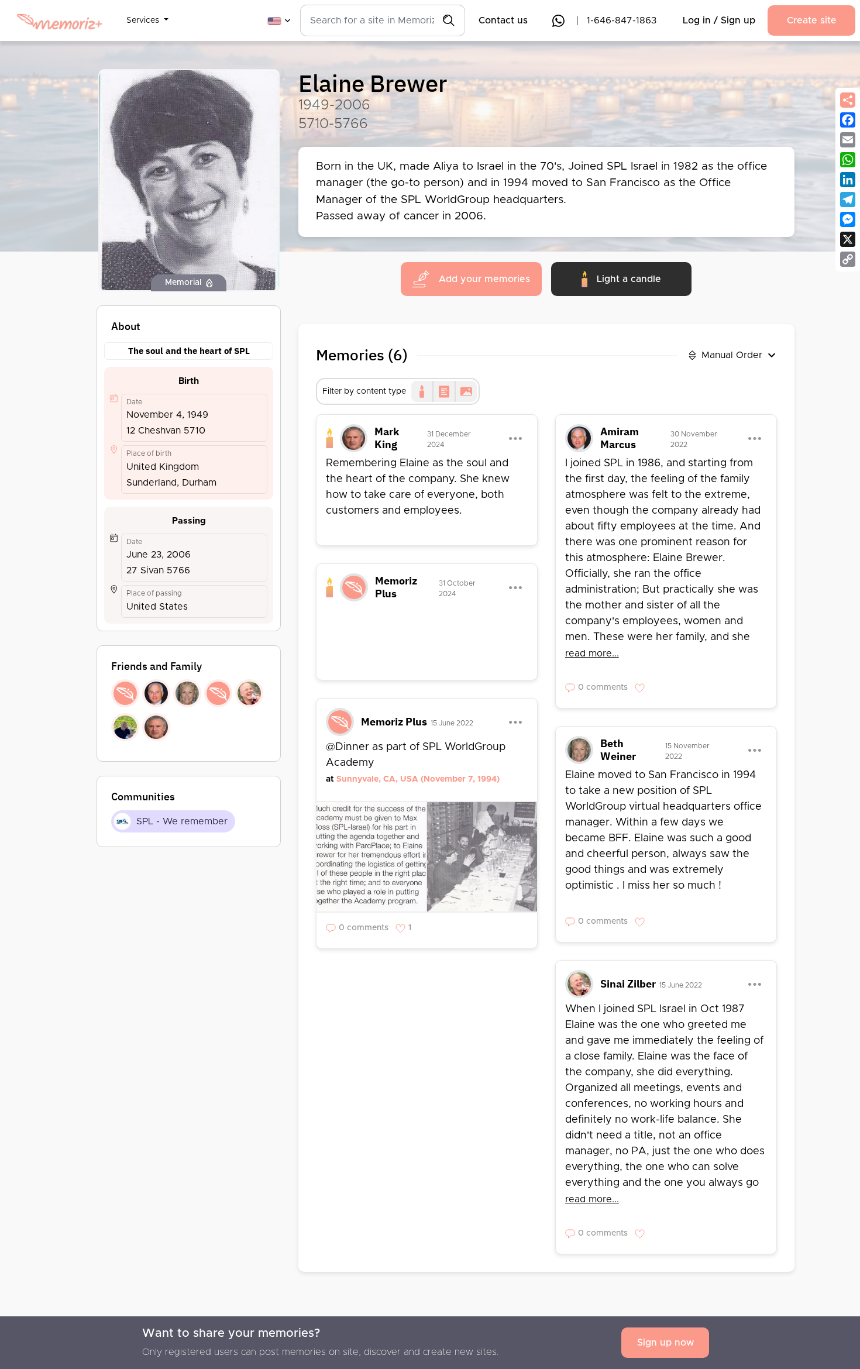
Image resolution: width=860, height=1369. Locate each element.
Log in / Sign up (719, 20)
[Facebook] (848, 120)
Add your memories (484, 279)
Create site (812, 20)
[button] (147, 13)
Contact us (503, 20)
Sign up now (665, 1342)
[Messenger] (848, 219)
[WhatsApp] (848, 160)
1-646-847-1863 (621, 20)
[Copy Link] (848, 259)
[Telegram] (848, 199)
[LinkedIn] (848, 180)
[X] (848, 239)
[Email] (848, 140)
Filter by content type (364, 391)
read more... (592, 653)
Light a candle (629, 279)
